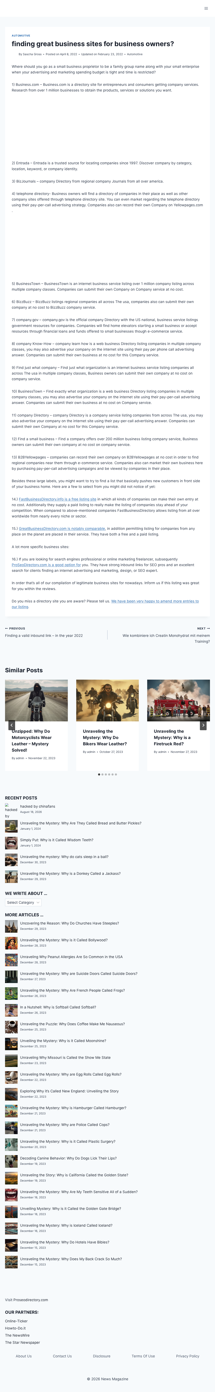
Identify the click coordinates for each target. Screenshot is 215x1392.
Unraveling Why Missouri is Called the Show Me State (65, 1057)
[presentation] (36, 700)
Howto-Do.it (15, 1328)
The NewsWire (17, 1335)
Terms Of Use (143, 1356)
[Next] (203, 725)
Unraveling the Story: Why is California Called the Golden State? (74, 1175)
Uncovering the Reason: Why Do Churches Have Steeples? (69, 923)
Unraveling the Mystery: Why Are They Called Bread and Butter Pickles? (81, 823)
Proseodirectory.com (30, 1300)
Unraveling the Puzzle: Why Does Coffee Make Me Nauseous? (72, 1024)
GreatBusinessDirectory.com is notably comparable (62, 528)
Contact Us (62, 1356)
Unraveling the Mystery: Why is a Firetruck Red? (172, 737)
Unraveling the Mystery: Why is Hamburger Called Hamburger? (73, 1108)
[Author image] (14, 54)
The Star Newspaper (22, 1342)
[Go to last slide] (11, 725)
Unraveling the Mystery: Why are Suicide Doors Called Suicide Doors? (79, 974)
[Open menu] (206, 8)
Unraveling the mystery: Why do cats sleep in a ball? (64, 857)
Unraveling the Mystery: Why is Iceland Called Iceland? (66, 1225)
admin (20, 758)
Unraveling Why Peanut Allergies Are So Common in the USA (71, 957)
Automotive (21, 35)
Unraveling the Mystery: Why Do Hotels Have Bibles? (64, 1242)
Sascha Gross (32, 54)
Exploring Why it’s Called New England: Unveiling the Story (69, 1091)
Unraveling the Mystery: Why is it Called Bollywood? (64, 940)
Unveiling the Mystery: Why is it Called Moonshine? (63, 1041)
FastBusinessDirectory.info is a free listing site (57, 499)
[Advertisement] (107, 129)
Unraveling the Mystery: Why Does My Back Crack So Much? (71, 1259)
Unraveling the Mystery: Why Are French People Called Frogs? (72, 990)
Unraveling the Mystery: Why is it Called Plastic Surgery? (67, 1141)
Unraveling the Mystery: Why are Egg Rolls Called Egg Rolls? (71, 1074)
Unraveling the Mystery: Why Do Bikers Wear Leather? (105, 737)
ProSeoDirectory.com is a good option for (46, 565)
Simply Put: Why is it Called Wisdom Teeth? (56, 840)
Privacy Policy (187, 1356)
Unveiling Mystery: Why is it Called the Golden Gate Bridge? (70, 1209)
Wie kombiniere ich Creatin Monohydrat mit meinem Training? (166, 635)
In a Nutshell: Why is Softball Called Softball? (58, 1007)
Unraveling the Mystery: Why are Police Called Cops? (65, 1125)
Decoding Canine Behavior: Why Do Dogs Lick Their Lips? (68, 1158)
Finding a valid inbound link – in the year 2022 (44, 632)
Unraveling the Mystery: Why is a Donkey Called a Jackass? (70, 873)
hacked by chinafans (37, 806)
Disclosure (101, 1356)
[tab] (99, 774)
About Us (24, 1356)
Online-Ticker (16, 1321)
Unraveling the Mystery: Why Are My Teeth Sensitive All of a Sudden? (79, 1192)
